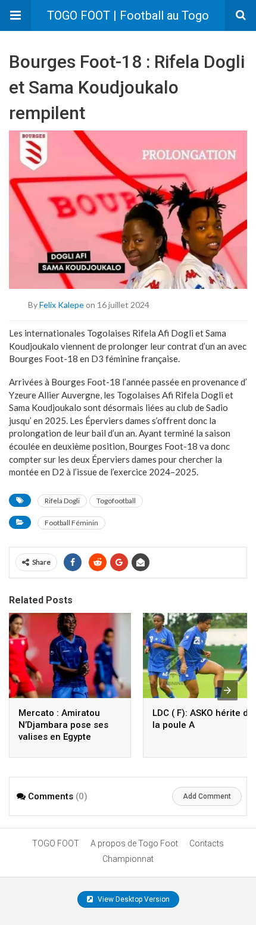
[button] (15, 15)
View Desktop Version (133, 899)
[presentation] (227, 690)
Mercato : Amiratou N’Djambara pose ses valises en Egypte (63, 725)
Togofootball (116, 500)
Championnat (128, 859)
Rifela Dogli (62, 500)
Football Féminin (71, 522)
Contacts (206, 843)
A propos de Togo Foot (134, 843)
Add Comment (207, 796)
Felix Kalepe (61, 305)
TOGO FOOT (55, 843)
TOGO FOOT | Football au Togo (128, 15)
